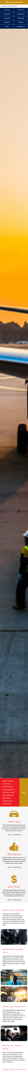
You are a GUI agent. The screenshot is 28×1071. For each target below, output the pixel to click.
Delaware (21, 22)
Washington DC (21, 26)
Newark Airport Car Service (10, 6)
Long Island (7, 18)
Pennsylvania (21, 14)
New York (7, 9)
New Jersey (21, 9)
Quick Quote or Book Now (14, 2)
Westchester (21, 18)
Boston (7, 26)
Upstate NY (7, 22)
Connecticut (7, 14)
